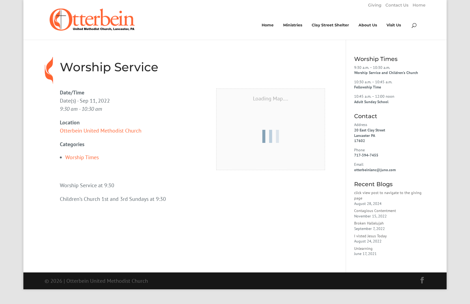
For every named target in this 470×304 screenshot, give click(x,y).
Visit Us (393, 25)
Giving (374, 5)
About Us (367, 25)
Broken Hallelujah (369, 223)
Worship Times (82, 157)
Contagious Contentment (375, 210)
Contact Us (397, 5)
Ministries (292, 25)
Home (419, 5)
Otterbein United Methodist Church (100, 130)
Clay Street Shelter (330, 25)
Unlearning (363, 248)
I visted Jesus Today (370, 236)
